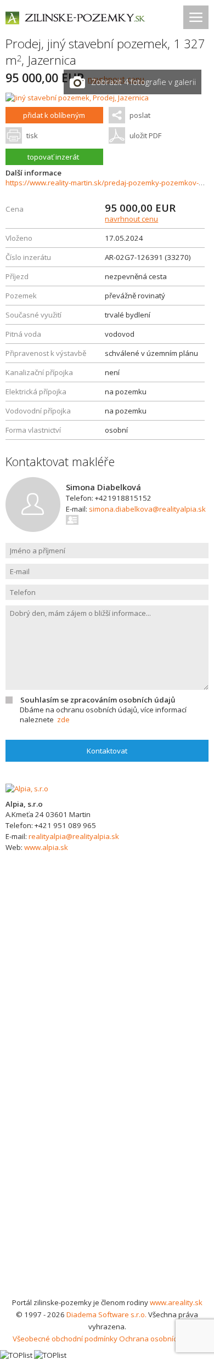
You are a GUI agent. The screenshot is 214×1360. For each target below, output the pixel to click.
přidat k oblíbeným (54, 115)
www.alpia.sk (46, 847)
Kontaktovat (107, 751)
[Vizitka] (73, 519)
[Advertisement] (107, 1184)
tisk (32, 135)
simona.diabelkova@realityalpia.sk (147, 509)
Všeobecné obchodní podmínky (65, 1339)
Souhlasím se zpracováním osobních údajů (97, 700)
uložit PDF (145, 135)
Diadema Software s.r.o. (106, 1314)
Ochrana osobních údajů (160, 1339)
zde (63, 719)
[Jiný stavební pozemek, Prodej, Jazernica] (77, 98)
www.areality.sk (176, 1302)
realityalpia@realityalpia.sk (74, 836)
